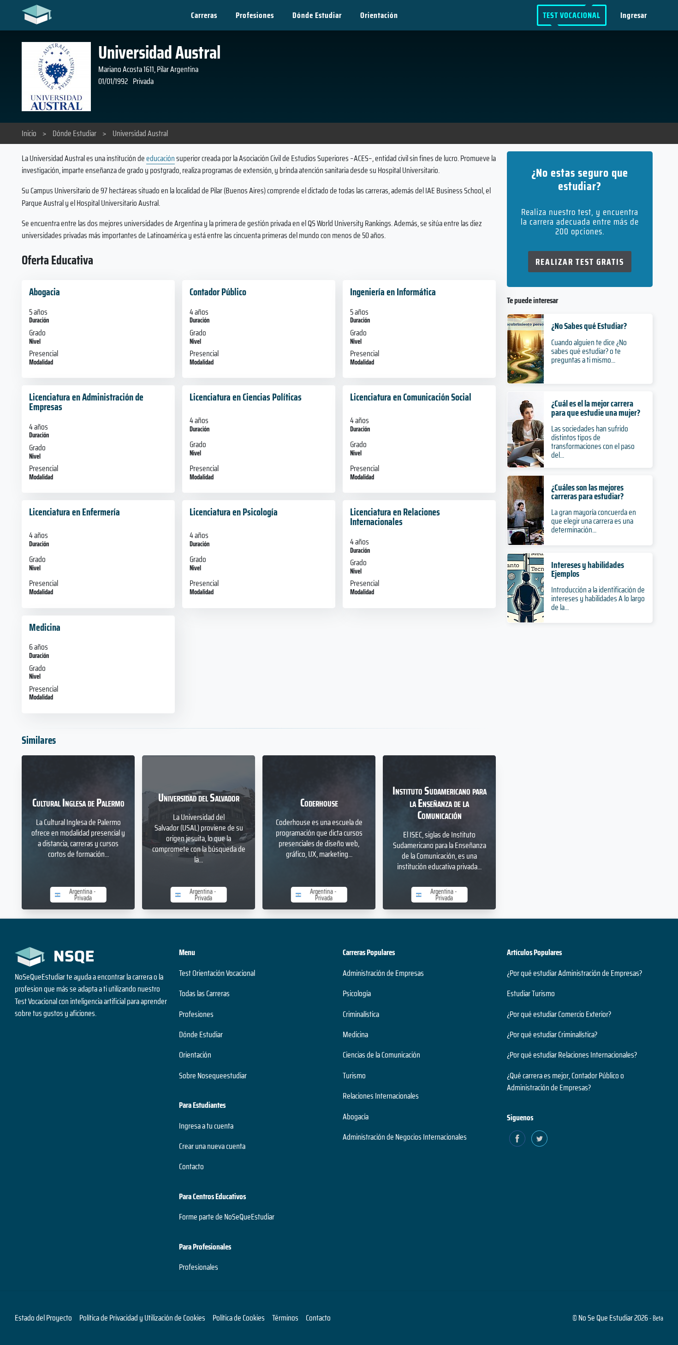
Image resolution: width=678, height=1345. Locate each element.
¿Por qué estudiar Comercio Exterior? (559, 1014)
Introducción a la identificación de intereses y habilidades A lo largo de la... (598, 598)
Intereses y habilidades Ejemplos (587, 569)
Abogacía (356, 1116)
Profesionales (198, 1267)
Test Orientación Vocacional (217, 973)
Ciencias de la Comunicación (381, 1054)
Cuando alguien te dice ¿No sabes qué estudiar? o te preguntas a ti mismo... (589, 351)
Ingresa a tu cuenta (206, 1125)
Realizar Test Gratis (579, 262)
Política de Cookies (239, 1317)
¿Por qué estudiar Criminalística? (552, 1034)
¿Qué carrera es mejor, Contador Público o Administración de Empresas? (565, 1081)
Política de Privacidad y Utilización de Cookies (142, 1317)
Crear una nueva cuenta (212, 1146)
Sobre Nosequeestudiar (213, 1075)
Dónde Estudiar (317, 15)
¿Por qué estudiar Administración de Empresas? (574, 973)
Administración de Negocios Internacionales (405, 1136)
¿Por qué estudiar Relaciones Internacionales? (572, 1054)
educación (160, 158)
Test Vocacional (572, 15)
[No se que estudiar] (39, 14)
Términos (285, 1317)
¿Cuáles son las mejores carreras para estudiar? (587, 491)
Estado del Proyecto (43, 1317)
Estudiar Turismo (531, 993)
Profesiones (255, 15)
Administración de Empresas (383, 973)
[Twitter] (539, 1138)
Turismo (354, 1075)
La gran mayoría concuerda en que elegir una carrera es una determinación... (593, 521)
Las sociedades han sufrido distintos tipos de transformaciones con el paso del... (593, 442)
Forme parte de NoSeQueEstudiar (226, 1216)
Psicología (357, 993)
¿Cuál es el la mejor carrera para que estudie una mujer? (595, 407)
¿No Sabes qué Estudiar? (589, 326)
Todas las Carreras (204, 993)
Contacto (191, 1166)
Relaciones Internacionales (381, 1095)
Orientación (379, 15)
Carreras (204, 15)
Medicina (355, 1034)
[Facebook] (517, 1138)
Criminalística (361, 1014)
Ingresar (633, 15)
